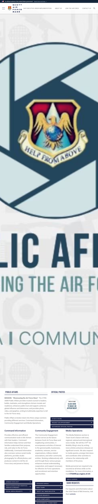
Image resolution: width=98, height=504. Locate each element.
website (73, 494)
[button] (40, 1)
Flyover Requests (43, 495)
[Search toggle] (94, 8)
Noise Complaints (43, 499)
